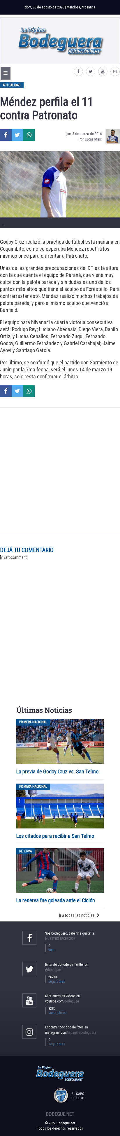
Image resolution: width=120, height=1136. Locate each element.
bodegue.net (60, 1114)
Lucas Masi (93, 139)
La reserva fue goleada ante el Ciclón (55, 900)
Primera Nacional (33, 722)
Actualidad (12, 85)
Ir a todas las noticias (77, 915)
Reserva (25, 851)
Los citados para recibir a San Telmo (55, 836)
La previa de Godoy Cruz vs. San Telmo (57, 771)
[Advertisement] (60, 471)
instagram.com (70, 1032)
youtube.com (62, 1001)
